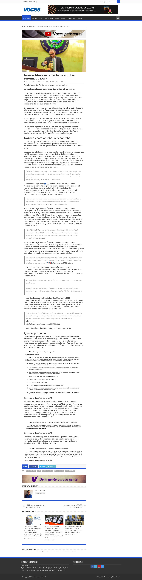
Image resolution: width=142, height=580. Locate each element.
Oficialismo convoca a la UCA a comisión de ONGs (36, 506)
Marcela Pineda (48, 470)
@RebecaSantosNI (39, 238)
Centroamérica (37, 18)
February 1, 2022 (64, 267)
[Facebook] (101, 2)
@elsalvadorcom (33, 324)
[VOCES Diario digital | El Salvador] (32, 9)
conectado (54, 551)
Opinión (80, 18)
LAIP (39, 470)
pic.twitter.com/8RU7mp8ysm (62, 263)
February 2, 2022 (64, 328)
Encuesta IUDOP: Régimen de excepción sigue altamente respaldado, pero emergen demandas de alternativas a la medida (33, 531)
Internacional (71, 18)
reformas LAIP (70, 470)
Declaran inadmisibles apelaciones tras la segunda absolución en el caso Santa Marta (73, 529)
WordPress (115, 577)
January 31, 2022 (68, 184)
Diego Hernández (30, 81)
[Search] (118, 1)
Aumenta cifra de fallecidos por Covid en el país (73, 506)
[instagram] (107, 2)
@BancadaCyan (35, 230)
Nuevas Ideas (59, 470)
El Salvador (26, 18)
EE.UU (63, 18)
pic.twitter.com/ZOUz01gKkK (49, 324)
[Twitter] (103, 2)
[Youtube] (105, 2)
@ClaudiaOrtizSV (65, 318)
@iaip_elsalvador (42, 179)
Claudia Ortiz (31, 470)
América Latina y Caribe (51, 18)
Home (25, 26)
